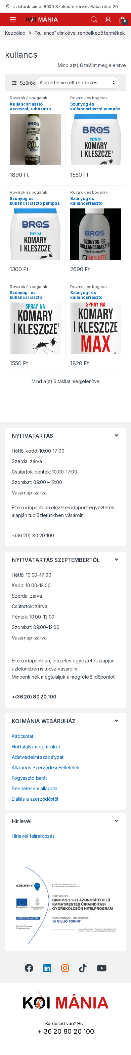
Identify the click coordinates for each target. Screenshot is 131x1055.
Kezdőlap (15, 33)
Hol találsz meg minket (36, 746)
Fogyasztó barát (29, 778)
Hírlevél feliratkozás (33, 836)
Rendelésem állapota (34, 788)
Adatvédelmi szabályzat (37, 757)
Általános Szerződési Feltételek (46, 767)
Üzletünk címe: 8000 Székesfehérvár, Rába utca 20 (65, 6)
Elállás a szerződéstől (35, 799)
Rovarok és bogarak (28, 97)
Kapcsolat (22, 736)
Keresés (94, 19)
